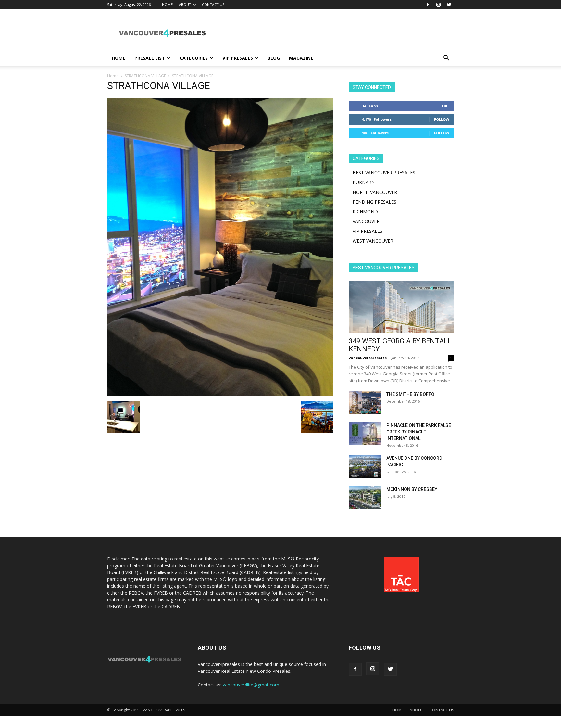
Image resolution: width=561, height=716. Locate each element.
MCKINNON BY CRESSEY (411, 489)
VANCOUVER (366, 221)
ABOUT (185, 4)
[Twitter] (449, 4)
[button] (446, 59)
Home (112, 76)
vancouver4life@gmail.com (251, 685)
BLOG (274, 58)
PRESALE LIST (149, 58)
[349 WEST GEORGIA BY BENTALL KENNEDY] (401, 307)
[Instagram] (438, 4)
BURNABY (363, 182)
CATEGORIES (194, 58)
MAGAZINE (301, 58)
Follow (441, 119)
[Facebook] (427, 4)
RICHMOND (365, 211)
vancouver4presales (368, 357)
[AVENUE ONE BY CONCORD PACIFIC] (365, 466)
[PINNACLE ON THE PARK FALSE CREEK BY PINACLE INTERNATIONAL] (365, 433)
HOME (167, 4)
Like (445, 105)
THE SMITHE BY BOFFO (410, 394)
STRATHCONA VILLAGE (145, 76)
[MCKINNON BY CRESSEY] (365, 497)
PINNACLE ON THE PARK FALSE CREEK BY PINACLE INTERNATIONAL (418, 432)
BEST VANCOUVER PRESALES (384, 173)
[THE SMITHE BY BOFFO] (365, 402)
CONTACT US (213, 4)
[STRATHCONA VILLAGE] (220, 394)
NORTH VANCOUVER (375, 192)
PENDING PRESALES (374, 202)
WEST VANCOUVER (373, 241)
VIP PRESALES (237, 58)
